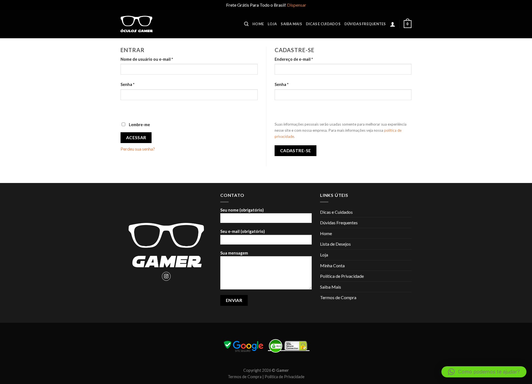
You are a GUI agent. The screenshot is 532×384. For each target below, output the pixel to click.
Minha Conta (332, 265)
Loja (272, 24)
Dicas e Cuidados (323, 24)
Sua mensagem (234, 253)
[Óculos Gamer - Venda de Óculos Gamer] (137, 24)
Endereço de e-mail (294, 59)
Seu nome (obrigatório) (242, 210)
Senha (127, 84)
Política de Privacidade (342, 276)
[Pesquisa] (246, 24)
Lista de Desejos (335, 243)
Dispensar (296, 4)
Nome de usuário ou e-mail (147, 59)
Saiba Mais (291, 24)
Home (258, 24)
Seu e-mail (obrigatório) (242, 231)
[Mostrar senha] (126, 109)
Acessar (136, 137)
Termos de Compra (338, 297)
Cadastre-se (295, 150)
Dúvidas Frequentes (365, 24)
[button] (483, 371)
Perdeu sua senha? (138, 148)
